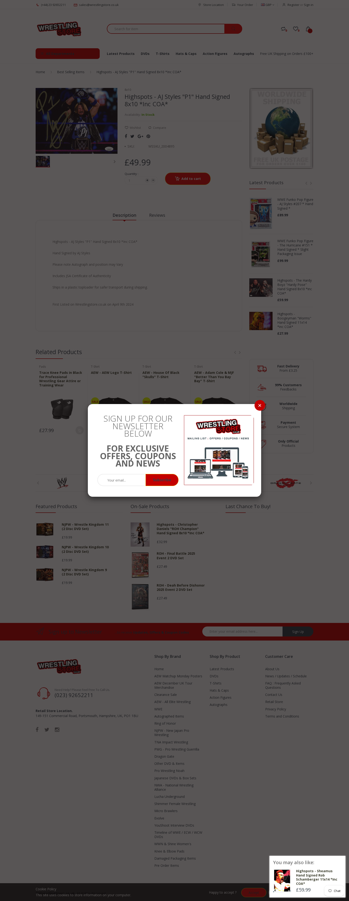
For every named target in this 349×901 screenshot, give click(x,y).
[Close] (260, 405)
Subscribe (162, 479)
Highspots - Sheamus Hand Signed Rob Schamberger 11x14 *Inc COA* (316, 877)
